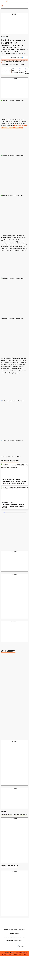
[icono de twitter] (22, 1)
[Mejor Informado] (14, 5)
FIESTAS (25, 814)
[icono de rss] (27, 1)
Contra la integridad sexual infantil (11, 479)
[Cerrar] (26, 60)
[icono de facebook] (19, 1)
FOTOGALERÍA (4, 36)
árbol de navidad (18, 814)
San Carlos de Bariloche (6, 814)
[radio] (3, 1)
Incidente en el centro (8, 502)
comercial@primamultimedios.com (14, 929)
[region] (14, 24)
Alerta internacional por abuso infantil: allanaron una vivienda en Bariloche (14, 482)
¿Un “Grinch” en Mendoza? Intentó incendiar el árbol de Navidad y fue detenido (13, 506)
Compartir (5, 71)
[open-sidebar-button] (2, 6)
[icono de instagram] (24, 1)
